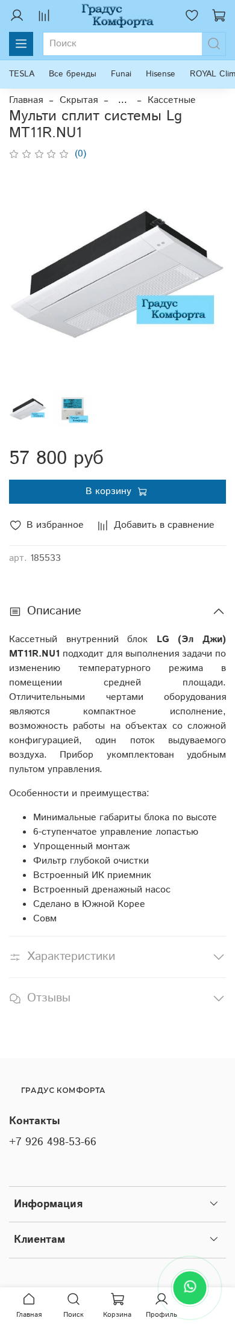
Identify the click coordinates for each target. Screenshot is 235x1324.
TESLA (21, 74)
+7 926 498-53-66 (52, 1142)
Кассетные (172, 100)
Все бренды (72, 74)
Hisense (160, 74)
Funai (121, 74)
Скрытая (79, 100)
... (122, 100)
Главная (26, 100)
